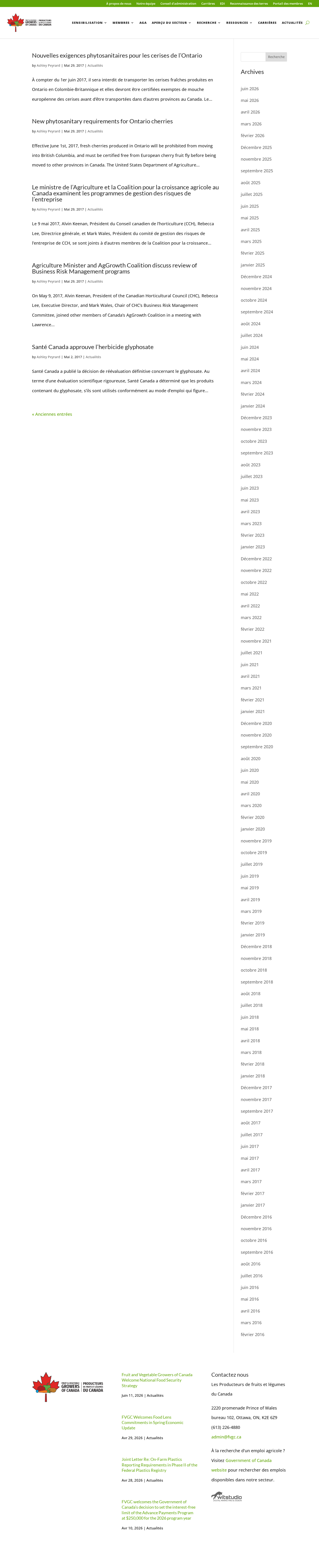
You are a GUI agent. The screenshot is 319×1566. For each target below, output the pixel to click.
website (219, 1470)
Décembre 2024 (256, 276)
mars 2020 (251, 805)
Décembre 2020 (256, 723)
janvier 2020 (253, 829)
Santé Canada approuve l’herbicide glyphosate (93, 346)
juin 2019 (250, 876)
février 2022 (252, 629)
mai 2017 (250, 1158)
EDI (222, 4)
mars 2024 (251, 382)
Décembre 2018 (256, 946)
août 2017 (250, 1123)
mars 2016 (251, 1322)
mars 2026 (251, 124)
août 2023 (250, 465)
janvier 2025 (253, 265)
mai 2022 (250, 594)
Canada (264, 1460)
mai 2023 (250, 500)
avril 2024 (250, 370)
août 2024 (250, 323)
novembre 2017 (256, 1099)
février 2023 (252, 535)
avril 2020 (250, 794)
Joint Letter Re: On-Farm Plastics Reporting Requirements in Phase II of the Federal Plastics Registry (159, 1465)
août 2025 (250, 182)
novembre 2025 (256, 159)
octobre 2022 (254, 582)
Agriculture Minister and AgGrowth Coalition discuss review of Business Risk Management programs (114, 268)
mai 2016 (250, 1299)
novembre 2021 (256, 641)
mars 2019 (251, 911)
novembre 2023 (256, 429)
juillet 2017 (251, 1134)
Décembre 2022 (256, 558)
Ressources (237, 23)
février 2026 (252, 135)
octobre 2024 (254, 300)
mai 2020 (250, 782)
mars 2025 (251, 241)
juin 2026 (250, 88)
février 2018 (252, 1064)
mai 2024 (250, 359)
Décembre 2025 (256, 147)
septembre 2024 (257, 312)
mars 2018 (251, 1052)
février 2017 (252, 1193)
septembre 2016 (257, 1252)
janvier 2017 (253, 1205)
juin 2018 (250, 1017)
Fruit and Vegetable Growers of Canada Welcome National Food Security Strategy (157, 1380)
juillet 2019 (251, 864)
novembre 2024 (256, 288)
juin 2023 (250, 488)
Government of (241, 1460)
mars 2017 (251, 1181)
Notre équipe (145, 4)
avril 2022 (250, 606)
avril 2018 (250, 1040)
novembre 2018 (256, 958)
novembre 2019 (256, 841)
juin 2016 (250, 1287)
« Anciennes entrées (52, 414)
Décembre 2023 (256, 417)
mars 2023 (251, 523)
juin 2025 (250, 206)
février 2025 (252, 253)
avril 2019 (250, 899)
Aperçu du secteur (169, 23)
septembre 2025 (257, 170)
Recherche (206, 23)
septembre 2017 (257, 1111)
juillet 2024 (251, 335)
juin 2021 (250, 664)
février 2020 (252, 817)
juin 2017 (250, 1146)
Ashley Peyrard (48, 65)
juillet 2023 (251, 476)
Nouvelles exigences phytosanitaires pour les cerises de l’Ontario (117, 55)
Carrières (208, 4)
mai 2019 (250, 887)
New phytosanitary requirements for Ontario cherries (102, 121)
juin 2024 (250, 347)
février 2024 (252, 394)
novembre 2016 (256, 1228)
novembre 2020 (256, 735)
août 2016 (250, 1264)
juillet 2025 (251, 194)
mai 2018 (250, 1029)
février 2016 (252, 1334)
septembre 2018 (257, 982)
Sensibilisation (87, 23)
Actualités (292, 23)
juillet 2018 (251, 1005)
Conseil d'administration (178, 4)
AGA (143, 23)
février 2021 (252, 700)
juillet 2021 (251, 652)
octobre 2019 (254, 852)
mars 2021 (251, 688)
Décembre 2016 (256, 1217)
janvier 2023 (253, 547)
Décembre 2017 (256, 1087)
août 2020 (250, 758)
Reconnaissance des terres (249, 4)
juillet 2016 (251, 1275)
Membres (121, 23)
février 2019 (252, 923)
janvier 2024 (253, 406)
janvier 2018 (253, 1076)
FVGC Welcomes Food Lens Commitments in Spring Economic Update (152, 1422)
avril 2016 (250, 1311)
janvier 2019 (253, 935)
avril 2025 (250, 229)
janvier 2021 (253, 711)
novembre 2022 (256, 570)
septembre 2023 (257, 453)
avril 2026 (250, 112)
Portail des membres (288, 4)
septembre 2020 (257, 746)
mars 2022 (251, 617)
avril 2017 (250, 1170)
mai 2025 (250, 218)
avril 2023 (250, 511)
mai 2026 (250, 100)
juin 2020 (250, 770)
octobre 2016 (254, 1240)
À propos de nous (118, 4)
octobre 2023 (254, 441)
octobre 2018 (254, 970)
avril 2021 (250, 676)
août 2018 (250, 993)
